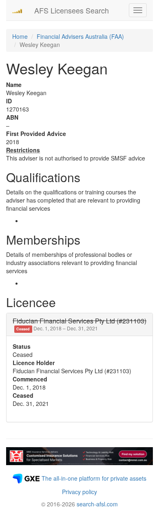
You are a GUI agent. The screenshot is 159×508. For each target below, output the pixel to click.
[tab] (79, 324)
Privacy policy (79, 492)
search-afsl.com (97, 504)
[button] (79, 324)
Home (20, 36)
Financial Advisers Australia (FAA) (80, 36)
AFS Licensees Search (71, 10)
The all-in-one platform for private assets (94, 478)
